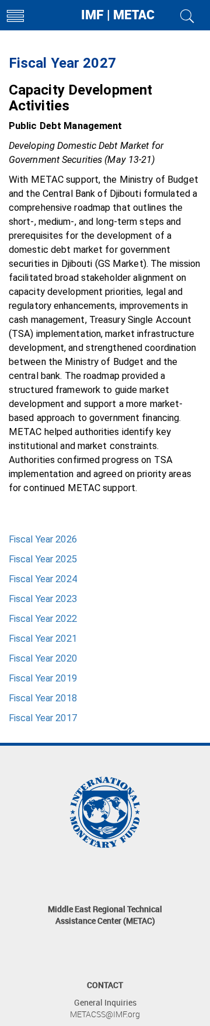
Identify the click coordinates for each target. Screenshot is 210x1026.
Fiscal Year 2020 (43, 658)
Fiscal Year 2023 (43, 598)
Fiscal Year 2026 (43, 539)
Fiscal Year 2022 (43, 618)
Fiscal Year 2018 (43, 698)
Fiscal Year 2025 (43, 559)
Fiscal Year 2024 (43, 579)
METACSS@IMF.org (105, 1014)
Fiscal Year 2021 (43, 638)
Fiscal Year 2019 (43, 678)
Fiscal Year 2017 (43, 718)
